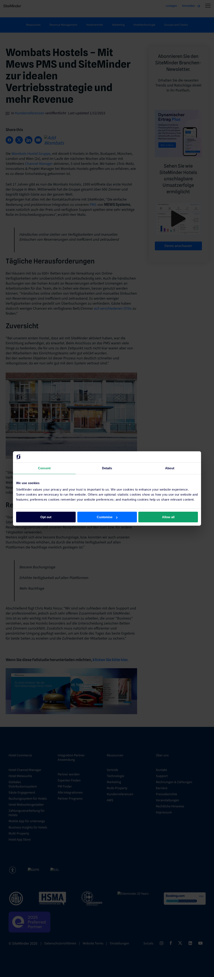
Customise (104, 517)
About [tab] (169, 468)
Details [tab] (107, 468)
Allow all (168, 517)
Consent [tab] (44, 468)
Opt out (45, 517)
